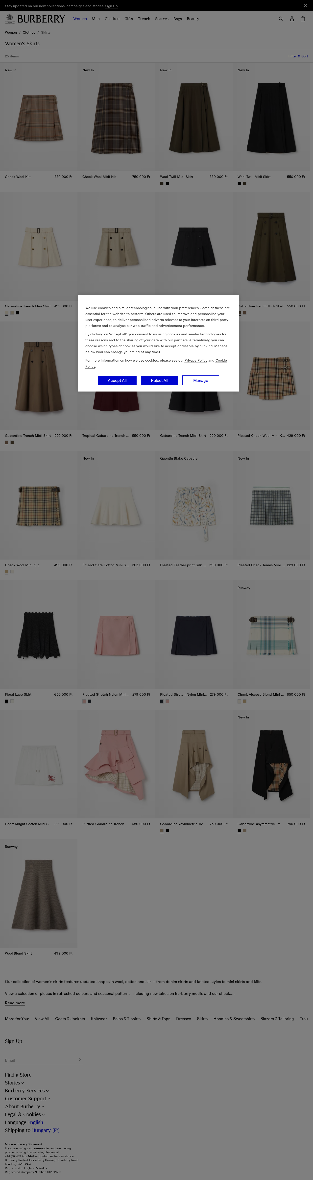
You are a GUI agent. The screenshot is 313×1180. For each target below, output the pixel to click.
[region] (158, 343)
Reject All (159, 380)
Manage (200, 380)
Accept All (117, 380)
